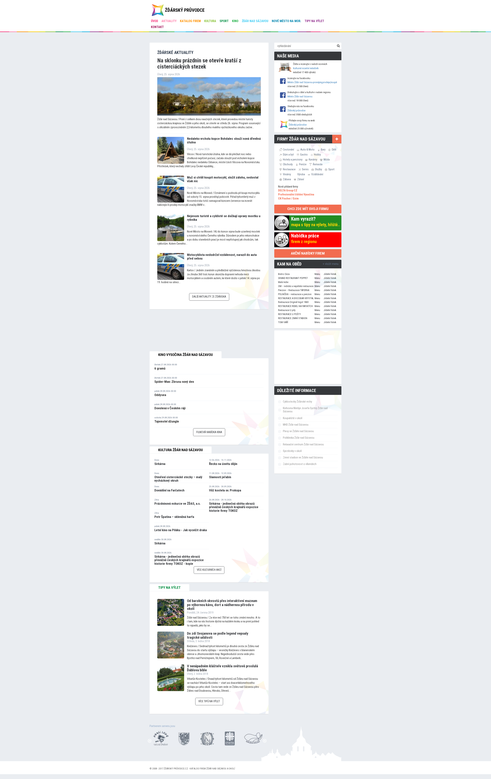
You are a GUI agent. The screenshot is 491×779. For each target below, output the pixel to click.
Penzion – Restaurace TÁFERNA (293, 290)
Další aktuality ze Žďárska (209, 296)
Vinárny (287, 174)
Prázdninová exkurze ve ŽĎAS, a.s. (177, 503)
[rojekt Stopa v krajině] (249, 738)
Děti (334, 149)
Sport (224, 21)
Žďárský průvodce (296, 110)
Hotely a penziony (292, 159)
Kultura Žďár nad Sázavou (180, 450)
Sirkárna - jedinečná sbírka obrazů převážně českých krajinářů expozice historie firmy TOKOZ (233, 507)
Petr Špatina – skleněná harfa (174, 517)
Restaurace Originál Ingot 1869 (293, 302)
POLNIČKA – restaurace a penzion (294, 294)
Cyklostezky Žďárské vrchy (297, 401)
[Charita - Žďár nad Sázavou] (226, 738)
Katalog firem (190, 21)
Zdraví (300, 179)
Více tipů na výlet (209, 701)
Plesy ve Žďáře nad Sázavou (298, 431)
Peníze (302, 164)
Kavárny (313, 159)
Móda (327, 159)
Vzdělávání (317, 174)
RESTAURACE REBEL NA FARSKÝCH (295, 306)
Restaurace (289, 169)
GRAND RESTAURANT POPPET (293, 278)
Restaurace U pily (286, 310)
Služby (318, 169)
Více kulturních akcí (209, 569)
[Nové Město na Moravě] (203, 738)
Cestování (288, 149)
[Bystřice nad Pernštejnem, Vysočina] (157, 738)
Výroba (301, 174)
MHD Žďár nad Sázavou (295, 424)
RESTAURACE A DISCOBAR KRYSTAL (296, 298)
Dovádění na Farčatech (169, 490)
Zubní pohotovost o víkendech (299, 464)
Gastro (304, 154)
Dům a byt (288, 154)
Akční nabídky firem (308, 253)
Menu (317, 274)
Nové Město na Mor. (286, 21)
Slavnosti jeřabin (220, 477)
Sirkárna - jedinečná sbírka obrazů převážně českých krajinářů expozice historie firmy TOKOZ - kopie (179, 560)
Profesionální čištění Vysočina (296, 194)
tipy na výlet (169, 587)
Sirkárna (159, 464)
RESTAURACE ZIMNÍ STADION (292, 318)
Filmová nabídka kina (209, 432)
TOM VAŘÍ (283, 322)
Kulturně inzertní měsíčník (306, 68)
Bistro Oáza (284, 274)
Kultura (210, 21)
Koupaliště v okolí (292, 418)
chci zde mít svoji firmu (308, 209)
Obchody (288, 164)
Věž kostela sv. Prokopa (225, 490)
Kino (235, 21)
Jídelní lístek (330, 274)
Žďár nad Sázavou (255, 21)
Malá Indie (283, 282)
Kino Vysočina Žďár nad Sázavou (185, 355)
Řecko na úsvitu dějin (223, 464)
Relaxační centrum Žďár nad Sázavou (303, 444)
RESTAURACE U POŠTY (289, 314)
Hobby (317, 154)
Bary (323, 149)
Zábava (287, 179)
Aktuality (168, 21)
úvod (154, 21)
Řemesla (317, 164)
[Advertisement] (307, 357)
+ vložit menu (331, 264)
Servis (305, 169)
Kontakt (157, 27)
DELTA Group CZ (287, 190)
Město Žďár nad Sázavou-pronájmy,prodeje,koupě (312, 82)
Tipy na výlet (314, 21)
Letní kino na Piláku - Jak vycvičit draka (180, 530)
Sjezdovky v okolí (292, 451)
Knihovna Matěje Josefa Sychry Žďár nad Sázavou (305, 410)
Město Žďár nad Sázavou (300, 96)
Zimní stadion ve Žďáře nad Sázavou (303, 457)
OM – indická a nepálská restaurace (295, 286)
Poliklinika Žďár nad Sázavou (298, 437)
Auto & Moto (307, 149)
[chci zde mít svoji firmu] (336, 139)
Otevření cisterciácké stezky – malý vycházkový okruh (178, 479)
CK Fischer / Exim (288, 198)
